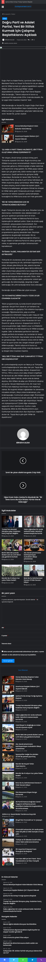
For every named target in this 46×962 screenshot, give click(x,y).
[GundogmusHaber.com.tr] (23, 6)
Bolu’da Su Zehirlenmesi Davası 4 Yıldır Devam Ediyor (33, 580)
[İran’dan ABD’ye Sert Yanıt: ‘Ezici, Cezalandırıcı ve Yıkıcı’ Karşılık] (8, 862)
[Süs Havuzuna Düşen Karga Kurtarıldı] (8, 795)
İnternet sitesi (6, 643)
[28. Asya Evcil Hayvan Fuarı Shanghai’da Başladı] (8, 852)
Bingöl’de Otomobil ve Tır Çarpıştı (29, 820)
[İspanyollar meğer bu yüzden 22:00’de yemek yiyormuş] (8, 757)
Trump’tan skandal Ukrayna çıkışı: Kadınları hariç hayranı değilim (11, 531)
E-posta (5, 635)
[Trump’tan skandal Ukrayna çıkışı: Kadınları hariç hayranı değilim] (12, 521)
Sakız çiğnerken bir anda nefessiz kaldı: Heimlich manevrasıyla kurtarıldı (33, 531)
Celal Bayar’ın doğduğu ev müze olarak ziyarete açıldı (28, 726)
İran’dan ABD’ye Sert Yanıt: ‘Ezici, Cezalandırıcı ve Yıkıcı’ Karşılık (28, 860)
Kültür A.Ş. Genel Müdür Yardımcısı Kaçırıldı (19, 814)
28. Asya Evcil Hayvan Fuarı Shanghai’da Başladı (26, 850)
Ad (3, 627)
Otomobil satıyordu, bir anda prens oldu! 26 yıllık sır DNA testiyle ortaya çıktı (30, 831)
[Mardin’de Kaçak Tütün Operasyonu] (8, 767)
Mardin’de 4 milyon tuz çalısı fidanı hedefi (11, 579)
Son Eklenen (23, 670)
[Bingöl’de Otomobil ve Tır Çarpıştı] (8, 823)
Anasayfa (7, 14)
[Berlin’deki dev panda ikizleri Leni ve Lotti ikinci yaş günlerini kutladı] (12, 545)
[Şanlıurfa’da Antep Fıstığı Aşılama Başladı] (8, 699)
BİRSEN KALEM (9, 40)
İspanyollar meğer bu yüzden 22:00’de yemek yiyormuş (27, 755)
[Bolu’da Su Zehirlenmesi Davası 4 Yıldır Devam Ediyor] (34, 570)
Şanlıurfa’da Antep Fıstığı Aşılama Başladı (18, 2)
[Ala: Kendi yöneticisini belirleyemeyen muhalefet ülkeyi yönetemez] (34, 545)
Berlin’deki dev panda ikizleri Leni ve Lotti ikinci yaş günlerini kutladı (11, 555)
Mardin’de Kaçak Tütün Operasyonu (25, 765)
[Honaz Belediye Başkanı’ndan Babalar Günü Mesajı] (7, 129)
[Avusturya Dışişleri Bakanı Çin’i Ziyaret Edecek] (7, 139)
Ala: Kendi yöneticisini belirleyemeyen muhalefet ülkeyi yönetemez (32, 556)
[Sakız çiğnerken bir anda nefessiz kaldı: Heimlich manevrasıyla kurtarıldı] (34, 521)
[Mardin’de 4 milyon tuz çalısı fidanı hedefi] (12, 570)
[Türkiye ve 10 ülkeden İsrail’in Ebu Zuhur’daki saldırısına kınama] (8, 843)
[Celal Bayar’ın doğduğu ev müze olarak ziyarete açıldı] (8, 728)
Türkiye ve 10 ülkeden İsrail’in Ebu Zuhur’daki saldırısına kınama (28, 841)
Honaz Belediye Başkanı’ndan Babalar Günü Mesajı (27, 678)
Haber (13, 14)
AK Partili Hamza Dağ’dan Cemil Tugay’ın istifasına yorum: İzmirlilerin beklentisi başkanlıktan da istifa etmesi (29, 805)
